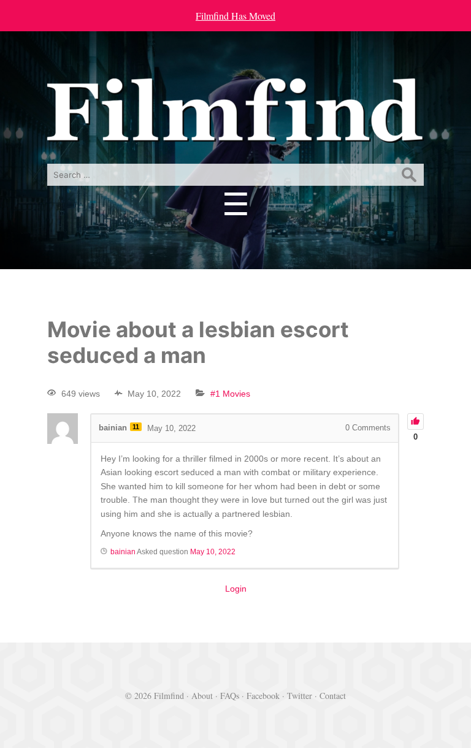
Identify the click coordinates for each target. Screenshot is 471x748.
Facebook (263, 695)
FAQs (229, 695)
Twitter (299, 695)
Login (236, 588)
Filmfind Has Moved (235, 15)
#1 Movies (230, 394)
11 (135, 426)
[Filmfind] (235, 133)
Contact (333, 695)
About (202, 695)
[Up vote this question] (415, 421)
